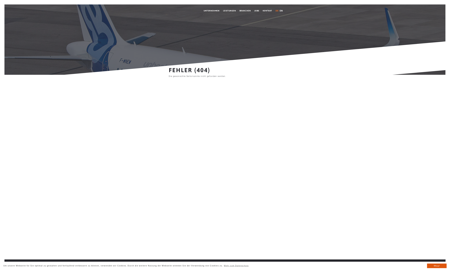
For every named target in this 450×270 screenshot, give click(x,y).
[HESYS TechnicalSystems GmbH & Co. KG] (182, 9)
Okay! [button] (437, 266)
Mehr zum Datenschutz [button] (236, 266)
